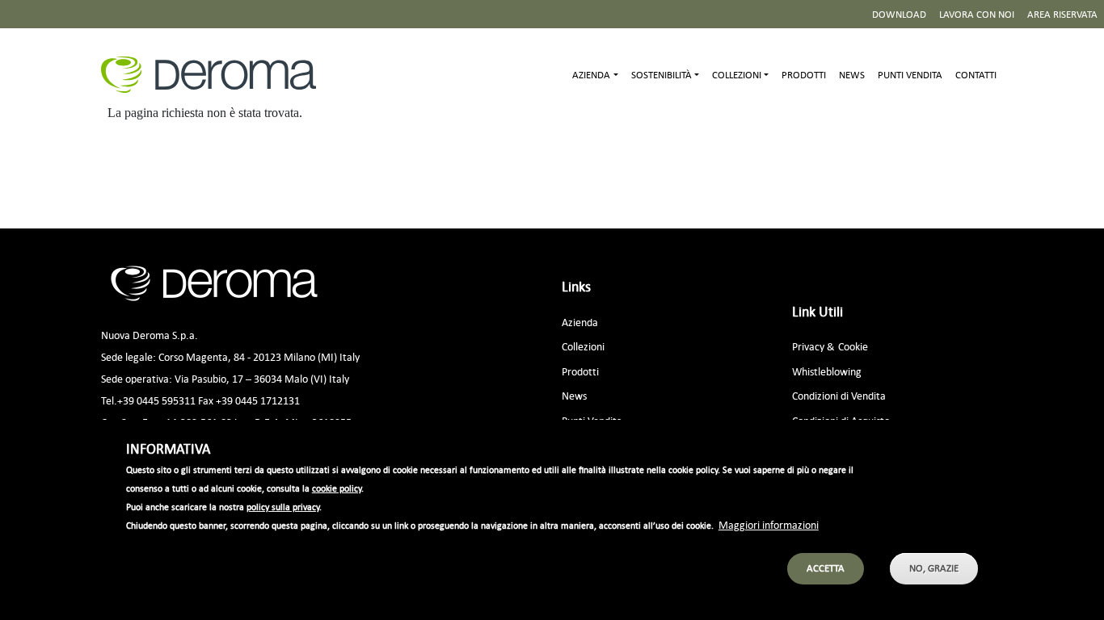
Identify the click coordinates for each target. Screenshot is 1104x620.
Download (899, 14)
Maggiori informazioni (768, 523)
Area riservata (1062, 14)
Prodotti (804, 75)
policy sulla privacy (283, 506)
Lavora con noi (976, 14)
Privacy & (813, 346)
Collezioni (583, 346)
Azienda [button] (591, 75)
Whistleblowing (827, 371)
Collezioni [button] (736, 75)
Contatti (976, 75)
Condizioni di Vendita (839, 395)
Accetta (826, 568)
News (852, 75)
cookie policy (336, 487)
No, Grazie (934, 568)
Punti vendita (910, 75)
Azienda (580, 322)
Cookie (853, 346)
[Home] (215, 75)
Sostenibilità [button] (661, 75)
